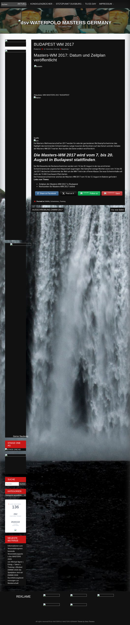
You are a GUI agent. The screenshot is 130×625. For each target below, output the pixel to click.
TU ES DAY (90, 4)
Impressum (105, 4)
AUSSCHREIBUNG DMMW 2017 (47, 210)
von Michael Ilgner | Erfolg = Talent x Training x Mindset (15, 564)
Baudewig (64, 49)
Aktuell (22, 4)
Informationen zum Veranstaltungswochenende (15, 548)
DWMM (47, 201)
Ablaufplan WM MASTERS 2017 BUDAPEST (51, 95)
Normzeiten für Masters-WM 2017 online (57, 186)
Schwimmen (54, 201)
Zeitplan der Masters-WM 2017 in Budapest (58, 184)
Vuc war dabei (117, 210)
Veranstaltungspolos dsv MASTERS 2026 (15, 556)
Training (63, 201)
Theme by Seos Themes (86, 621)
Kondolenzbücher (41, 4)
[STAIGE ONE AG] (13, 449)
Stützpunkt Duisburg (69, 4)
